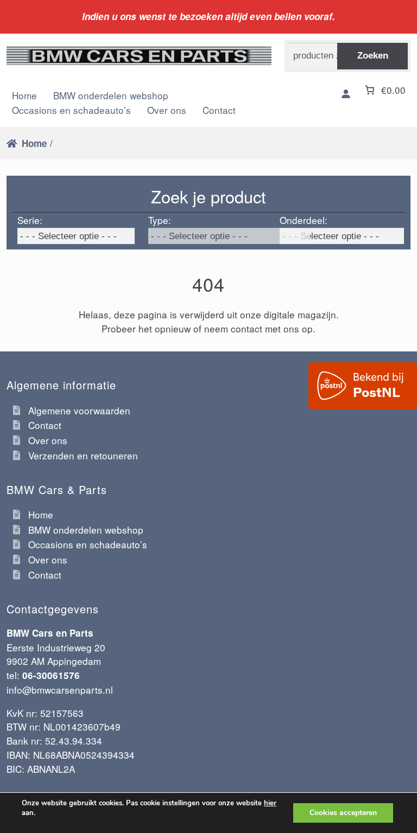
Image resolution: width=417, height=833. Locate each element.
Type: (159, 220)
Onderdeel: (303, 220)
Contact (219, 110)
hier (270, 803)
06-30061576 (51, 675)
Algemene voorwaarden (79, 410)
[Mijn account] (346, 94)
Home (34, 143)
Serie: (29, 220)
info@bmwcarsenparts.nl (60, 689)
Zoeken (372, 55)
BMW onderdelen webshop (85, 529)
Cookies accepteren (343, 813)
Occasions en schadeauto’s (71, 110)
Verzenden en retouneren (83, 455)
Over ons (166, 110)
